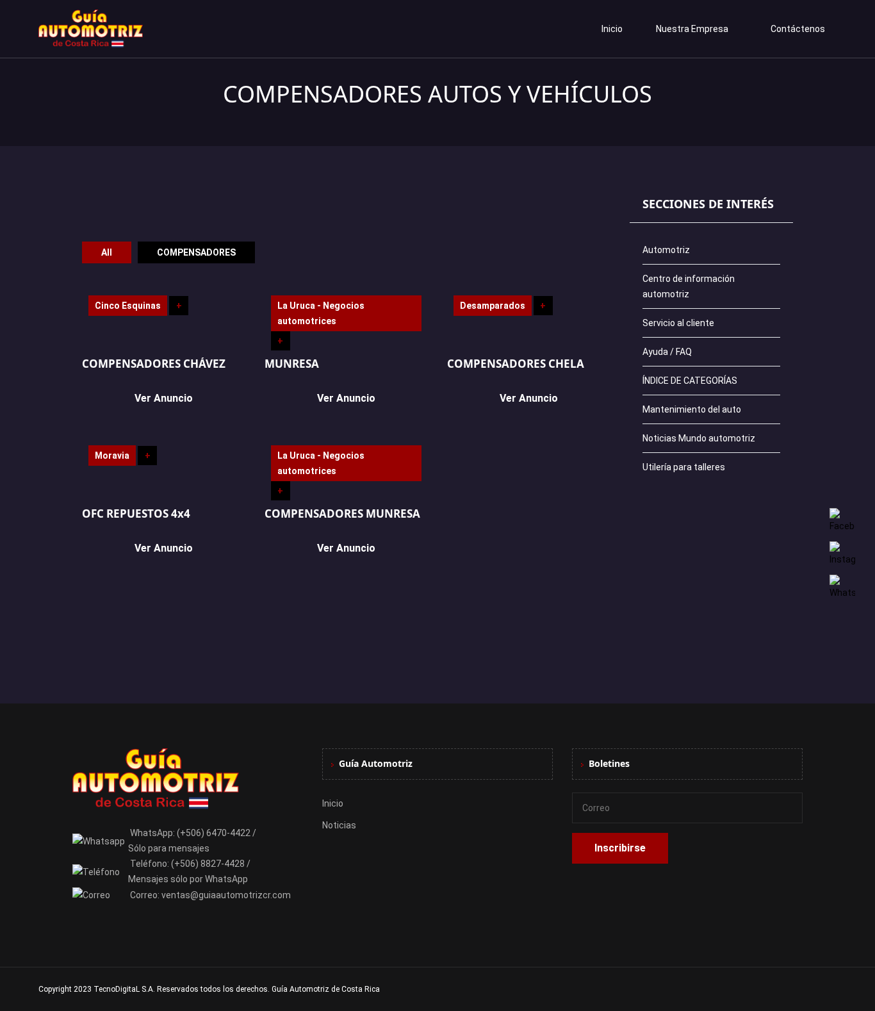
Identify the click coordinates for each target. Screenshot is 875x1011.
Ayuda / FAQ (667, 352)
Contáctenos (798, 29)
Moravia (112, 455)
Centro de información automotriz (688, 286)
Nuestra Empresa (692, 29)
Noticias (339, 825)
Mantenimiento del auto (691, 409)
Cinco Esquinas (128, 305)
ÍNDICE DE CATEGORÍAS (689, 380)
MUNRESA (292, 363)
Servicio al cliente (678, 323)
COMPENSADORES (196, 252)
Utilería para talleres (683, 467)
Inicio (612, 29)
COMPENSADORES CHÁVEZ (153, 363)
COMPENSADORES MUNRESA (342, 513)
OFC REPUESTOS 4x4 (136, 513)
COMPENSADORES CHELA (515, 363)
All (106, 252)
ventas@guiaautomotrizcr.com (226, 895)
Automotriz (666, 250)
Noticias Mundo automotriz (698, 438)
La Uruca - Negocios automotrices (320, 313)
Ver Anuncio (164, 398)
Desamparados (492, 305)
